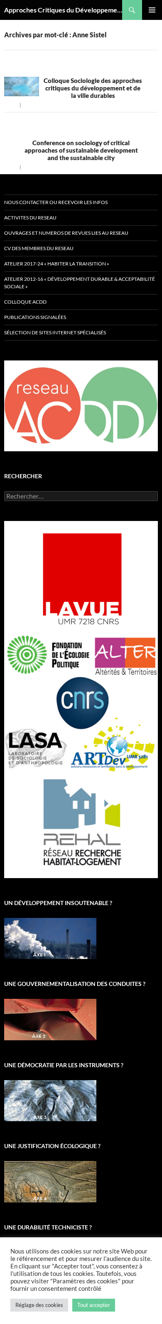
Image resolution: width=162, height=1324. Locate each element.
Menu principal (152, 10)
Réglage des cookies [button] (39, 1305)
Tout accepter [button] (93, 1305)
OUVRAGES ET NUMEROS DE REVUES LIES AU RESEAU (66, 233)
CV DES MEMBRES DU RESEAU (39, 248)
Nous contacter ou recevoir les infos (56, 202)
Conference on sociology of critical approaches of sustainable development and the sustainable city (81, 150)
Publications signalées (35, 317)
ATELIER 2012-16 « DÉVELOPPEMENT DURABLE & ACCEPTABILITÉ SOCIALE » (79, 283)
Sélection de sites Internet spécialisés (55, 332)
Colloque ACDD (25, 302)
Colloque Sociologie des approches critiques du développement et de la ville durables (93, 88)
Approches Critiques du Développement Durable (63, 10)
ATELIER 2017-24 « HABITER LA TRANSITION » (56, 263)
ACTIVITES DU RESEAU (30, 217)
